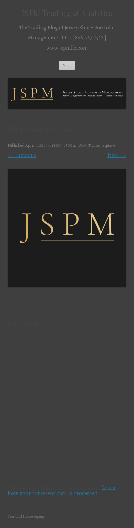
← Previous (22, 155)
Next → (116, 155)
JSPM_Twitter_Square (96, 145)
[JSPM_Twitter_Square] (67, 228)
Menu (67, 65)
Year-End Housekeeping (26, 516)
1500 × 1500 (62, 145)
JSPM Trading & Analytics (67, 13)
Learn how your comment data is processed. (61, 490)
